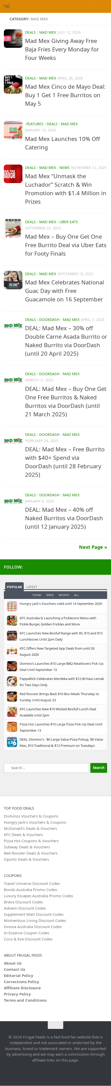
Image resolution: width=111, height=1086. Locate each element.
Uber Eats (68, 221)
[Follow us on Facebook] (104, 567)
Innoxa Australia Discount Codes (33, 926)
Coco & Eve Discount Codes (28, 938)
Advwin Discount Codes (25, 908)
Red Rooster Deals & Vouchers (31, 853)
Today (36, 595)
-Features (34, 123)
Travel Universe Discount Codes (32, 883)
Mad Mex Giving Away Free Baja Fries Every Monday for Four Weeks (62, 49)
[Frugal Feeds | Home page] (7, 6)
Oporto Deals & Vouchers (26, 859)
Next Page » (93, 547)
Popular (14, 587)
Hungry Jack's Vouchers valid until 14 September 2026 (61, 603)
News (64, 167)
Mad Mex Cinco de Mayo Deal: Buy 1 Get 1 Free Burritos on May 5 (65, 95)
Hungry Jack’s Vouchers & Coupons (35, 822)
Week (50, 595)
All (76, 595)
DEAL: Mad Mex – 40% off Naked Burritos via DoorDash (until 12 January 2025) (64, 518)
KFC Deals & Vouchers (23, 834)
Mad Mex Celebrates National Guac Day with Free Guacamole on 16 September (64, 290)
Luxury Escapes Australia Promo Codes (38, 895)
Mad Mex (47, 32)
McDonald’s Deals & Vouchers (30, 828)
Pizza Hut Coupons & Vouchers (31, 840)
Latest (31, 587)
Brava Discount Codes (23, 901)
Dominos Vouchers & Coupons (31, 816)
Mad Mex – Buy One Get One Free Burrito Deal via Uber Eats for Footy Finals (66, 244)
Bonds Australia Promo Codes (30, 889)
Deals (30, 32)
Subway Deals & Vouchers (27, 846)
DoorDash (49, 319)
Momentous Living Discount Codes (35, 920)
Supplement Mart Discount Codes (34, 914)
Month (64, 595)
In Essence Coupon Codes (26, 932)
